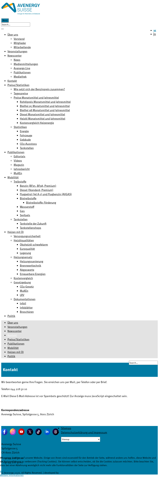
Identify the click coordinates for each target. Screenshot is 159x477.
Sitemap (66, 428)
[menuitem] (12, 34)
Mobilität (13, 348)
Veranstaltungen (17, 327)
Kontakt (12, 335)
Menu (4, 20)
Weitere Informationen (12, 475)
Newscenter (14, 331)
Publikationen (15, 343)
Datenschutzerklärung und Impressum (84, 432)
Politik (11, 356)
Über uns (12, 322)
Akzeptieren (6, 471)
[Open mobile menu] (2, 28)
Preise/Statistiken (18, 339)
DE (155, 30)
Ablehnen (18, 471)
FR (155, 34)
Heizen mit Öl (15, 352)
